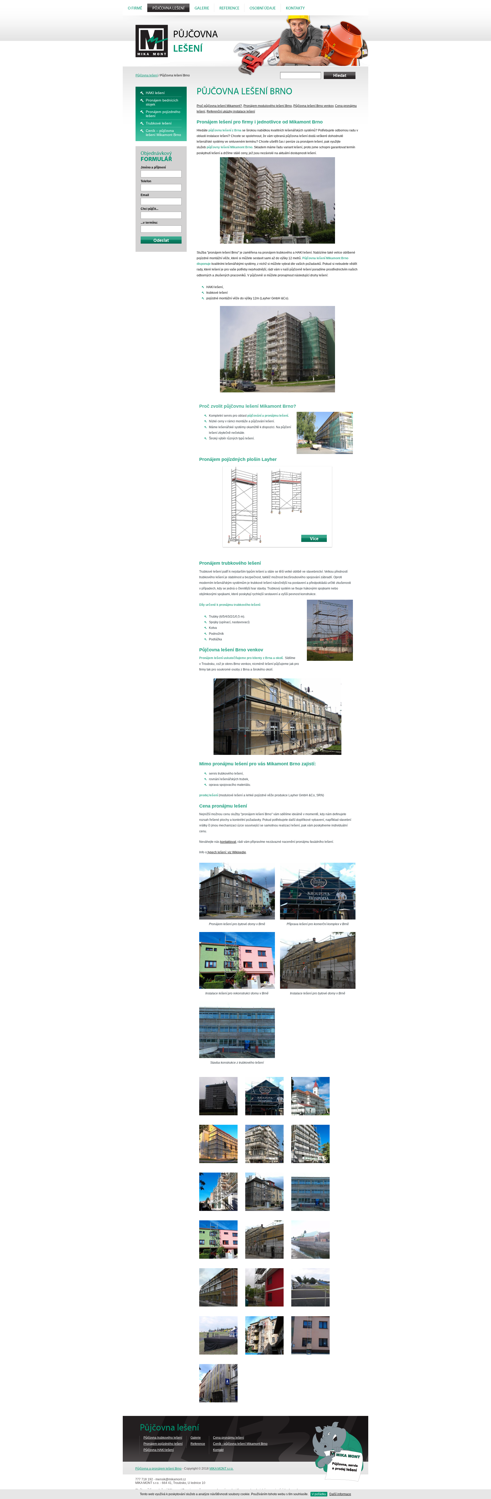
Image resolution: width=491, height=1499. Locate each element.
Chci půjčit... (149, 209)
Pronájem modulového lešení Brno (267, 106)
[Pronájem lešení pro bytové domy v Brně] (237, 892)
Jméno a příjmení (153, 167)
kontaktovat (228, 842)
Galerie (202, 8)
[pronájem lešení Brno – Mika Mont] (218, 1114)
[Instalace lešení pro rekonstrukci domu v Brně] (237, 961)
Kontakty (295, 8)
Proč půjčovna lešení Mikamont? (219, 106)
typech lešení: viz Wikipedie (226, 852)
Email (145, 195)
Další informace (340, 1494)
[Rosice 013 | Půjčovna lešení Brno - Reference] (264, 1257)
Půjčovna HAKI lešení (158, 1450)
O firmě (135, 8)
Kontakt (218, 1450)
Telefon (146, 181)
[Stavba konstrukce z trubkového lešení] (237, 1030)
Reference (229, 8)
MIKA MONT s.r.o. (221, 1468)
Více (314, 538)
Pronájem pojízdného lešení (163, 1444)
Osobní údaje (263, 8)
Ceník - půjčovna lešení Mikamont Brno (240, 1444)
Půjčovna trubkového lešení (162, 1437)
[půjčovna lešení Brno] (310, 1257)
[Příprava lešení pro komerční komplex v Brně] (318, 892)
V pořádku (319, 1494)
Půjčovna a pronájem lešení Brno (158, 1468)
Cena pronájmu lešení (228, 1437)
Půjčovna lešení (168, 8)
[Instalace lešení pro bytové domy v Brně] (318, 961)
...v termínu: (149, 222)
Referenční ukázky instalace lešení (231, 111)
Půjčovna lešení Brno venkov (313, 106)
